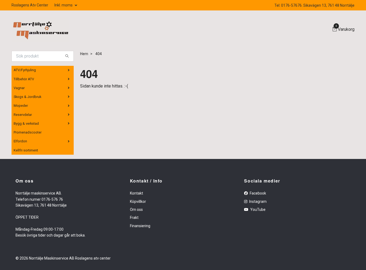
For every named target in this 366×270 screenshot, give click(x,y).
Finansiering (140, 226)
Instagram (257, 201)
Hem (84, 54)
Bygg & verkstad (26, 123)
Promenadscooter (28, 132)
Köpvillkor (138, 201)
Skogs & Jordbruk (27, 97)
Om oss (136, 209)
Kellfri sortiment (26, 150)
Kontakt (136, 193)
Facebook (257, 193)
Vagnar (19, 88)
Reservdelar (23, 115)
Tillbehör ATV (24, 79)
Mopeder (21, 106)
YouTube (257, 209)
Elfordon (20, 141)
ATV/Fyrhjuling (25, 70)
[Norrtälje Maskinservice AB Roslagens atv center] (40, 29)
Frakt (134, 217)
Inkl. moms (63, 5)
